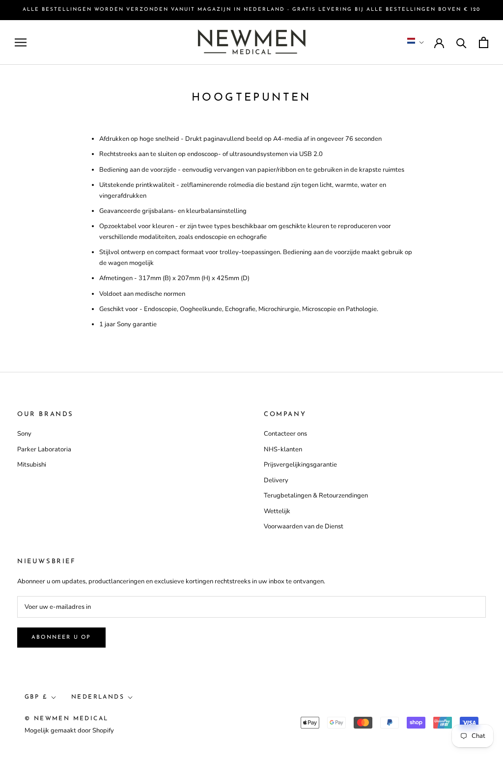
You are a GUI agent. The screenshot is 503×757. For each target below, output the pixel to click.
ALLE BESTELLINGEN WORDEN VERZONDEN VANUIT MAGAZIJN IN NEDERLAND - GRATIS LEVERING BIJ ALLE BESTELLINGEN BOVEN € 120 (251, 9)
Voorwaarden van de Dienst (303, 526)
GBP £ (36, 697)
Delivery (276, 480)
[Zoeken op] (461, 42)
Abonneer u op (61, 637)
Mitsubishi (31, 464)
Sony (24, 433)
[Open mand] (483, 42)
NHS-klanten (283, 449)
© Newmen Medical (66, 719)
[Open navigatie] (21, 42)
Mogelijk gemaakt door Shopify (69, 730)
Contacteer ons (285, 433)
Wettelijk (277, 511)
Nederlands (97, 697)
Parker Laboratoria (44, 449)
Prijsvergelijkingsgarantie (300, 464)
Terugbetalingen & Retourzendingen (316, 495)
